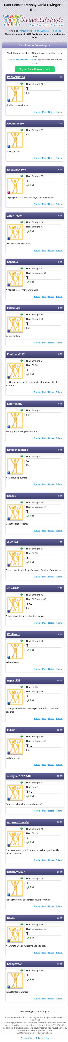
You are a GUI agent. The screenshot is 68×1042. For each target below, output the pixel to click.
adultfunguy (14, 403)
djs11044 (12, 542)
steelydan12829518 (19, 776)
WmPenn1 (13, 634)
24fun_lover (14, 215)
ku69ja (11, 730)
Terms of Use (27, 1038)
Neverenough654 (17, 449)
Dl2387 (11, 917)
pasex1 (11, 495)
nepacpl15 (13, 680)
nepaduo (12, 261)
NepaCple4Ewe (16, 169)
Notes (51, 112)
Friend (59, 112)
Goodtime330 (15, 123)
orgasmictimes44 (18, 822)
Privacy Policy (42, 1038)
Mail (44, 112)
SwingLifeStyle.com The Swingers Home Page (40, 31)
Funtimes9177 (16, 354)
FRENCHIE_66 (16, 77)
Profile (37, 112)
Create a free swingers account (21, 59)
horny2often (14, 963)
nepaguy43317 (16, 871)
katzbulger (13, 308)
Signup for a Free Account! (35, 69)
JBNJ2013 (13, 588)
